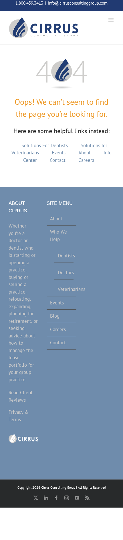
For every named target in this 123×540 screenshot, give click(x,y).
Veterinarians (64, 289)
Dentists (64, 255)
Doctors (64, 272)
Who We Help (58, 235)
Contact (58, 160)
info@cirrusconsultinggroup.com (78, 3)
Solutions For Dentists (44, 145)
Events (59, 152)
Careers (86, 160)
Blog (54, 316)
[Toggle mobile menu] (111, 20)
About (84, 152)
